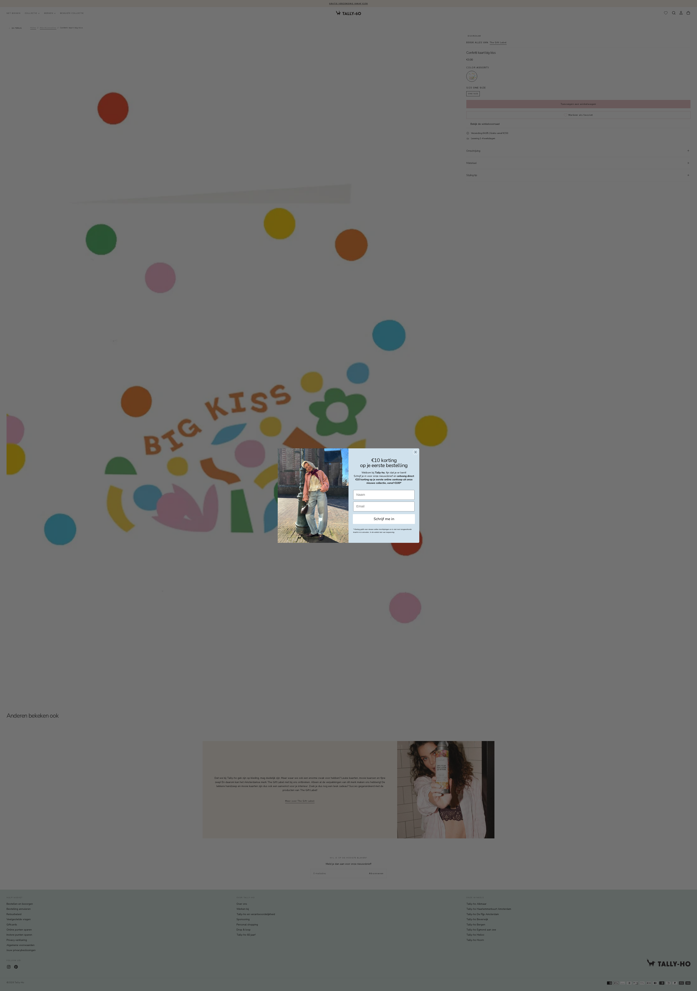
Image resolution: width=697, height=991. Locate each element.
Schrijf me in (384, 518)
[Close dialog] (415, 452)
